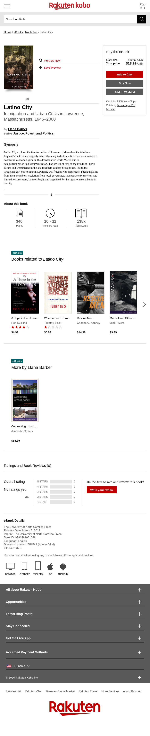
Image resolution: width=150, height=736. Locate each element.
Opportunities (16, 601)
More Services (110, 691)
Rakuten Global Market (60, 691)
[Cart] (142, 6)
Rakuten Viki (13, 691)
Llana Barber (17, 129)
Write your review (101, 489)
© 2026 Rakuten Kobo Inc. (22, 677)
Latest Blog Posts (19, 614)
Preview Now (52, 60)
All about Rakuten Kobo (23, 589)
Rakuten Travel (88, 691)
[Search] (141, 19)
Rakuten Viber (33, 691)
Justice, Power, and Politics (33, 133)
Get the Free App (18, 638)
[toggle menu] (7, 6)
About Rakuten (132, 691)
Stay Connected (18, 626)
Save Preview (52, 67)
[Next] (144, 304)
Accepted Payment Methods (27, 652)
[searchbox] (75, 19)
